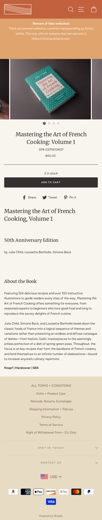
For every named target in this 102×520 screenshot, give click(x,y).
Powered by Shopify (51, 516)
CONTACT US (51, 462)
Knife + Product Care (51, 393)
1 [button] (44, 123)
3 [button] (54, 123)
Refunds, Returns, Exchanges (51, 401)
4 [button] (58, 123)
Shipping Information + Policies (51, 409)
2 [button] (49, 123)
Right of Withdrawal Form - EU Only (51, 432)
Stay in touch (51, 447)
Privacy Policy (51, 417)
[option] (51, 31)
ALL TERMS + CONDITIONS (51, 385)
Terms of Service (51, 425)
